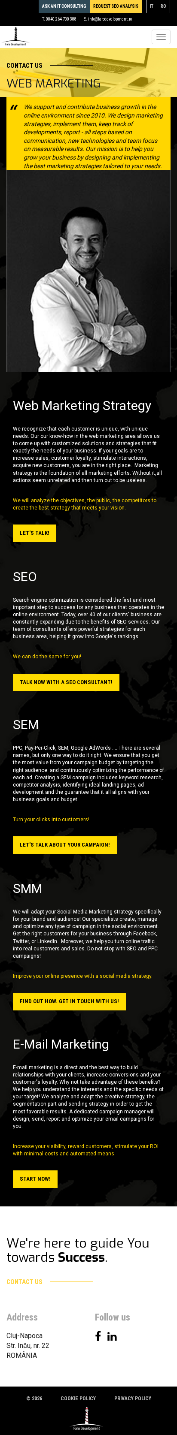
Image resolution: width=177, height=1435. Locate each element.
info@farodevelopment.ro (110, 19)
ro (163, 6)
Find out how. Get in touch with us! (69, 1001)
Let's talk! (34, 533)
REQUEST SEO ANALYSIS (115, 6)
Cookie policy (78, 1399)
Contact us (25, 65)
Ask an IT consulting (64, 6)
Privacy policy (132, 1399)
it (151, 6)
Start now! (35, 1179)
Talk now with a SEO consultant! (66, 682)
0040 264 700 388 (61, 19)
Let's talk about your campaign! (65, 844)
